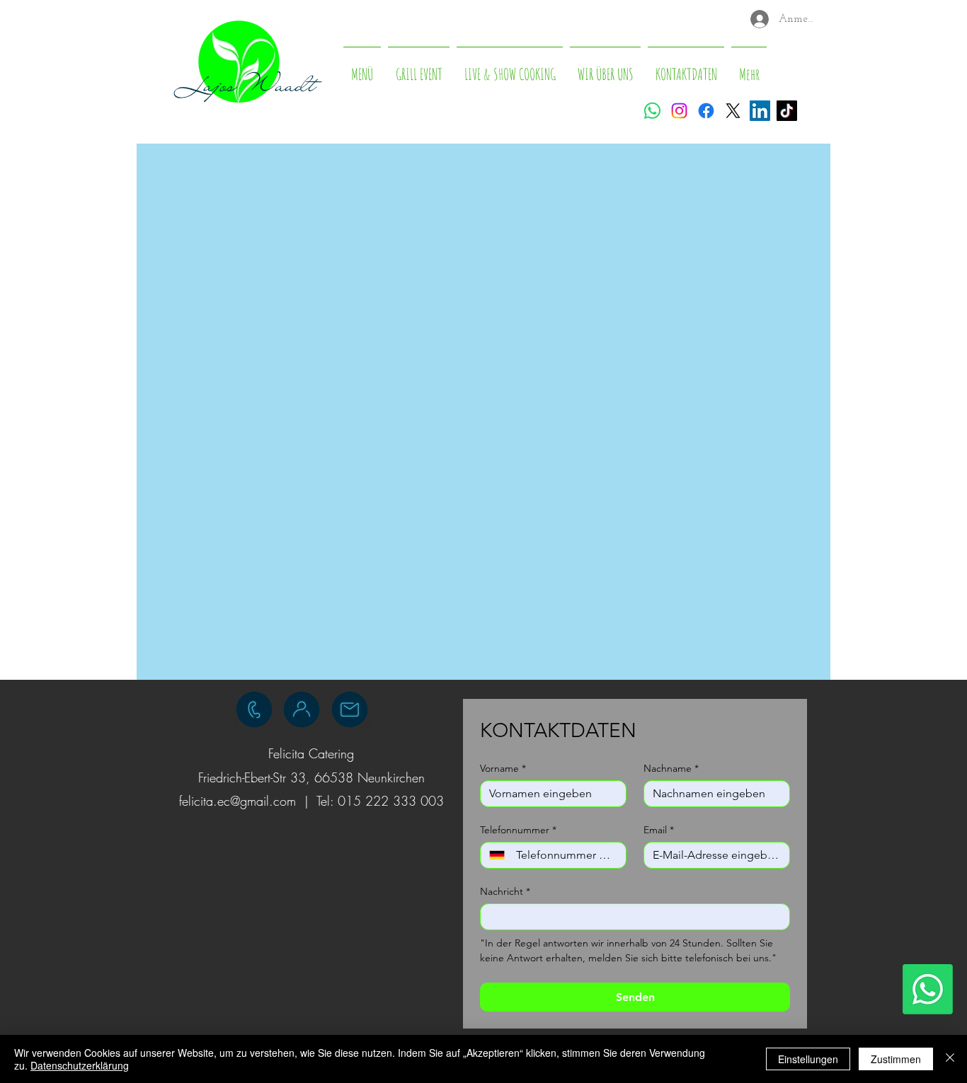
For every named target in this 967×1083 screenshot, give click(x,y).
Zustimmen (896, 1059)
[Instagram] (679, 110)
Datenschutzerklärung (79, 1065)
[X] (733, 110)
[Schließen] (950, 1059)
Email (658, 830)
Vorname (503, 769)
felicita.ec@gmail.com (237, 800)
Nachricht (505, 892)
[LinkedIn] (760, 110)
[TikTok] (787, 110)
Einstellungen (808, 1059)
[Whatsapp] (652, 110)
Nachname (671, 769)
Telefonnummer (518, 830)
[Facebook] (706, 110)
